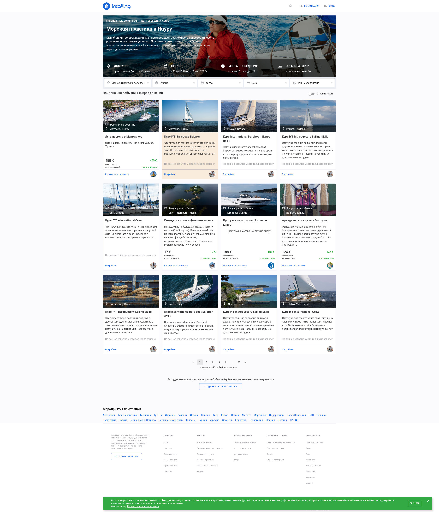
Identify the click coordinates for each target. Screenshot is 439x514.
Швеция (270, 420)
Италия (194, 415)
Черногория (256, 420)
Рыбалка (200, 471)
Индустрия (310, 477)
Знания (309, 483)
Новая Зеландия (296, 415)
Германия (145, 415)
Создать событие (126, 456)
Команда (168, 448)
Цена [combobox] (255, 82)
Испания (182, 415)
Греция (158, 415)
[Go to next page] (245, 362)
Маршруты (311, 460)
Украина (214, 420)
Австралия (109, 415)
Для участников (241, 454)
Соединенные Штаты (171, 420)
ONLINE (294, 420)
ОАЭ (311, 415)
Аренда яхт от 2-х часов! (207, 466)
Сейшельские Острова (143, 420)
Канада (205, 415)
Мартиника (260, 415)
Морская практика (205, 460)
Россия (123, 420)
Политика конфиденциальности (281, 442)
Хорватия (240, 420)
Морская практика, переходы (139, 20)
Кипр (215, 415)
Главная (111, 20)
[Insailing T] (271, 265)
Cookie (269, 454)
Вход (332, 6)
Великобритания (128, 415)
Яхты (308, 454)
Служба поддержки (275, 460)
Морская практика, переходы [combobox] (128, 82)
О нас (166, 442)
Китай (224, 415)
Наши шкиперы (171, 460)
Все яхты (168, 471)
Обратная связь (171, 454)
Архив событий (170, 466)
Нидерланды (276, 415)
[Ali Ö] (153, 174)
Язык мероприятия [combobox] (308, 82)
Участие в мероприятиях (245, 442)
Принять (414, 503)
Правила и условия (275, 448)
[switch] (310, 94)
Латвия (235, 415)
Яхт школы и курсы (205, 454)
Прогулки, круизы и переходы (210, 448)
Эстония (283, 420)
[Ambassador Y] (330, 265)
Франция (227, 420)
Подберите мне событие (221, 386)
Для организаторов (242, 448)
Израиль (170, 415)
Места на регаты (204, 442)
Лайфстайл (311, 471)
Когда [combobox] (209, 82)
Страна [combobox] (164, 82)
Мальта (246, 415)
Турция (202, 420)
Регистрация (311, 6)
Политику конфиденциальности (143, 506)
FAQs (236, 460)
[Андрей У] (212, 265)
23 (239, 362)
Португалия (109, 420)
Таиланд (191, 420)
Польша (321, 415)
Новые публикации (314, 442)
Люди (308, 448)
